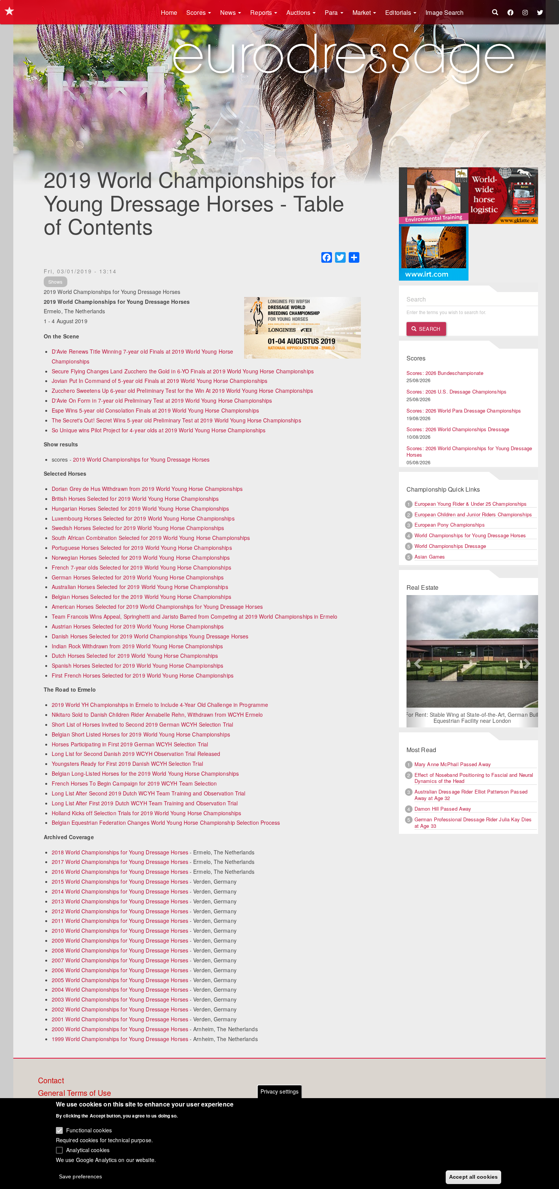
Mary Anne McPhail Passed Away (452, 764)
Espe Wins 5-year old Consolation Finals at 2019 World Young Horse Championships (155, 410)
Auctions (299, 12)
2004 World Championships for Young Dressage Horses (120, 989)
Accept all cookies (473, 1176)
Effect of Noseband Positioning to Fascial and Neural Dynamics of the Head (473, 778)
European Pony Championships (449, 524)
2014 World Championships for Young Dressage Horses (120, 891)
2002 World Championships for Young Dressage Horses (120, 1009)
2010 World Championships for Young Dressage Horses (120, 930)
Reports (261, 12)
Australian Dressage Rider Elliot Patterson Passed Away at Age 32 (470, 795)
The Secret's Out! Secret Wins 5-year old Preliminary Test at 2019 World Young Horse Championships (176, 420)
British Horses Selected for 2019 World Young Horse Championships (135, 498)
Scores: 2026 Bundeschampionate (445, 372)
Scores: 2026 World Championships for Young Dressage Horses (469, 451)
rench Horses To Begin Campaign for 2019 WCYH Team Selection (136, 783)
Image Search (445, 12)
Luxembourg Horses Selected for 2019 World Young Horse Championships (143, 518)
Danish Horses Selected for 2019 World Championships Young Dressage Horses (150, 636)
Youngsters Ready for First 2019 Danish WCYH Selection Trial (127, 763)
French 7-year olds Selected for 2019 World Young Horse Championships (141, 567)
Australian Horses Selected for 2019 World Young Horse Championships (140, 587)
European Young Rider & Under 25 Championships (470, 503)
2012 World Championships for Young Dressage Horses (120, 911)
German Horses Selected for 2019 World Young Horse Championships (138, 577)
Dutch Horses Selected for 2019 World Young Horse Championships (135, 655)
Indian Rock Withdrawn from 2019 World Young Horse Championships (137, 646)
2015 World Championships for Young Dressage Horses (120, 881)
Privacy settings (279, 1091)
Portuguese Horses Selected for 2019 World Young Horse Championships (142, 547)
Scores (196, 12)
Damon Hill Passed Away (442, 808)
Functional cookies (89, 1130)
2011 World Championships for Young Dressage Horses (120, 920)
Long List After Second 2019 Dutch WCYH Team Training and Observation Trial (148, 793)
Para (332, 12)
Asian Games (429, 556)
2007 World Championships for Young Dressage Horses (120, 960)
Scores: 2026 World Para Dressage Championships (464, 410)
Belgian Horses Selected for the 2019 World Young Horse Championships (141, 596)
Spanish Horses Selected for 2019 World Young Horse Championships (137, 665)
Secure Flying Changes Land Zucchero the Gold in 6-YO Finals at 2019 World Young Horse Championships (183, 371)
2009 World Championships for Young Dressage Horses (120, 940)
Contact (51, 1081)
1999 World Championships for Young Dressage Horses (120, 1039)
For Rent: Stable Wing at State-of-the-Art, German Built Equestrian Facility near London (472, 717)
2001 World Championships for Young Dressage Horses (120, 1019)
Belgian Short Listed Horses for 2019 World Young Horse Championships (141, 734)
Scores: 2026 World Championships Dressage (458, 429)
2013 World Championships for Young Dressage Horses (120, 901)
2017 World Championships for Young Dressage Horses (120, 861)
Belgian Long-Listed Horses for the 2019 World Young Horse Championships (145, 773)
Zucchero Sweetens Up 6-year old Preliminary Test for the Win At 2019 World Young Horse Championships (182, 390)
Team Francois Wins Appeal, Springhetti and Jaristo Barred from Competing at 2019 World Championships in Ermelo (194, 616)
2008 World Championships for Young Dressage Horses (120, 950)
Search (429, 328)
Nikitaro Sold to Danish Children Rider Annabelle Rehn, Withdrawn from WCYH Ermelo (157, 714)
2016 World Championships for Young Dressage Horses (120, 871)
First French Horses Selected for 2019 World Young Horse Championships (142, 675)
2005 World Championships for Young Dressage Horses (120, 980)
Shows (55, 281)
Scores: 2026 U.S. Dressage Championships (457, 391)
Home (169, 12)
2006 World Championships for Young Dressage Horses (120, 970)
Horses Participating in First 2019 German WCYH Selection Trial (130, 744)
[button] (416, 661)
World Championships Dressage (450, 545)
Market (363, 12)
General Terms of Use (74, 1093)
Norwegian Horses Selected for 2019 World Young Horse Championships (141, 557)
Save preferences (80, 1176)
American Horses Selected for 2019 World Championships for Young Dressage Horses (157, 606)
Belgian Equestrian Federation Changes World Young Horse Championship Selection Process (166, 822)
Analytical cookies (88, 1149)
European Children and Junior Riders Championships (473, 514)
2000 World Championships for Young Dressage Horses (120, 1029)
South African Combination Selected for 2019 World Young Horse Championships (151, 537)
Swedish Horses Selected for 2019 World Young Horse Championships (138, 528)
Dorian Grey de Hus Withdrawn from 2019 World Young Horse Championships (147, 488)
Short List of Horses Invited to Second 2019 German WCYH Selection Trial (142, 724)
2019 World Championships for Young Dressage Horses (141, 459)
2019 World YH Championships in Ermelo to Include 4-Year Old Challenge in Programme (160, 704)
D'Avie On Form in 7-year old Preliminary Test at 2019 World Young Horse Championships (162, 400)
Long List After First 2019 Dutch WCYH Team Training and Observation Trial (145, 803)
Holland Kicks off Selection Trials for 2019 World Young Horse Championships (146, 813)
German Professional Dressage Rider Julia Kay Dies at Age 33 (473, 822)
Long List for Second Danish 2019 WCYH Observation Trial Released (136, 753)
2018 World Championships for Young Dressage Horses (120, 852)
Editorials (399, 12)
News (229, 12)
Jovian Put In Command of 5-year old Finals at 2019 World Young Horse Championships (159, 380)
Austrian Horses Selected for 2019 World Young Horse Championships (138, 626)
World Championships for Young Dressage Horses (470, 535)
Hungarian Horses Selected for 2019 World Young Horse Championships (140, 508)
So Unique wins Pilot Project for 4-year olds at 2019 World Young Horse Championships (158, 430)
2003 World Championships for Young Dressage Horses (120, 999)
